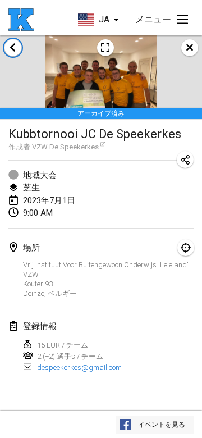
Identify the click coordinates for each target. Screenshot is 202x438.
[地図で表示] (185, 247)
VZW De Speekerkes (65, 147)
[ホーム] (21, 19)
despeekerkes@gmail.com (79, 367)
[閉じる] (189, 47)
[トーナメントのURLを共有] (185, 159)
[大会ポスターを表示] (105, 47)
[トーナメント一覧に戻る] (12, 47)
